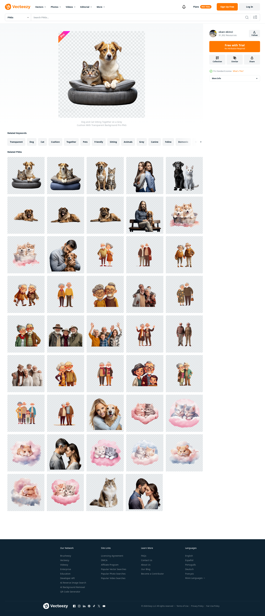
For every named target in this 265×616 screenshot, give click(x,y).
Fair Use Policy (213, 606)
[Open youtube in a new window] (104, 606)
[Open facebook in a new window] (74, 606)
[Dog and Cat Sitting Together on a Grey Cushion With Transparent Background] (26, 175)
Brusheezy (65, 555)
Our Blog (145, 569)
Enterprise (65, 569)
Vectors (39, 6)
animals (128, 141)
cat (42, 141)
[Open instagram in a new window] (79, 606)
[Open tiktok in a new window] (94, 606)
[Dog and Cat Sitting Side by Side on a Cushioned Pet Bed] (65, 175)
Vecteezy (64, 560)
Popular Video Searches (113, 578)
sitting (113, 141)
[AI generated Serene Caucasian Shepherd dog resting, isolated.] (26, 215)
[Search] (247, 17)
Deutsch (189, 569)
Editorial (84, 6)
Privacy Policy (197, 606)
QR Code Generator (70, 591)
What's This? (238, 71)
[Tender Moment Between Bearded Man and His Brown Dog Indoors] (65, 254)
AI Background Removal (72, 587)
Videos (69, 6)
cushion (55, 141)
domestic (183, 141)
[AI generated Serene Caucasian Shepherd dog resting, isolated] (65, 215)
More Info (216, 78)
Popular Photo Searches (113, 573)
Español (189, 560)
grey (141, 141)
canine (154, 141)
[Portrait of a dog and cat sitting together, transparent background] (105, 175)
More (99, 6)
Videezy (64, 564)
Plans (196, 6)
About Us (146, 564)
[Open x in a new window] (99, 606)
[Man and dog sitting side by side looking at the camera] (144, 215)
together (71, 141)
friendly (98, 141)
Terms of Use (182, 606)
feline (168, 141)
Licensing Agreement (112, 555)
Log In (249, 6)
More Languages (194, 578)
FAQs (143, 555)
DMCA (104, 560)
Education (65, 573)
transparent (16, 141)
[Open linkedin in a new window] (84, 606)
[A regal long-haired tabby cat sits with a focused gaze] (104, 492)
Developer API (67, 578)
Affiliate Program (109, 564)
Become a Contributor (152, 573)
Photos (54, 6)
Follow (255, 35)
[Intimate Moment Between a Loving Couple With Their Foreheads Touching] (65, 452)
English (189, 555)
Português (190, 564)
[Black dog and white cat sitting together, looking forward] (184, 175)
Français (189, 573)
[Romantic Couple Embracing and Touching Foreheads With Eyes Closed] (144, 492)
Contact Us (146, 560)
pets (85, 141)
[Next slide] (198, 142)
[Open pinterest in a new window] (89, 606)
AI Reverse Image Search (73, 582)
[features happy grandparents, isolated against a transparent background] (105, 254)
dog (32, 141)
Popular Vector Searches (113, 569)
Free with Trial (235, 46)
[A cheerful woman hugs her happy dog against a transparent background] (105, 413)
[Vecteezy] (17, 7)
